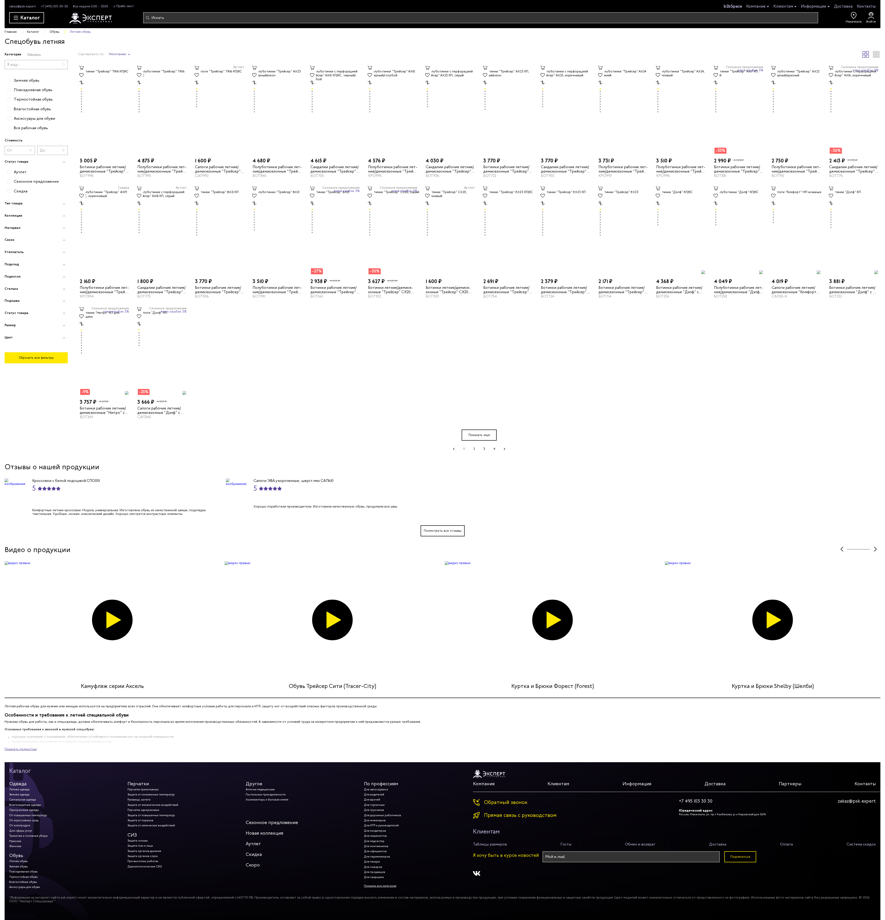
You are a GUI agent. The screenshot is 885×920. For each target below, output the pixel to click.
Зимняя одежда (19, 794)
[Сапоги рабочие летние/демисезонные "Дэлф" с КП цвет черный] (162, 350)
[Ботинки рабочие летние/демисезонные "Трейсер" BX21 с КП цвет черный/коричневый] (219, 229)
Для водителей (374, 794)
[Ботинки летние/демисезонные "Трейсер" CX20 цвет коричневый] (450, 229)
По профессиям (381, 784)
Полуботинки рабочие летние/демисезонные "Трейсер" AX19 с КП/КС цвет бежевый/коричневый (104, 289)
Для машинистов (375, 836)
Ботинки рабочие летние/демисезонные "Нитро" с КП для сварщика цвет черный (103, 410)
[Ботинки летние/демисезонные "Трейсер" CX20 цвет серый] (392, 229)
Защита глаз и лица (140, 846)
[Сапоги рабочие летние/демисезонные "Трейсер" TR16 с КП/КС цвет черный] (219, 109)
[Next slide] (875, 549)
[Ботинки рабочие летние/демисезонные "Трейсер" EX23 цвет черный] (623, 229)
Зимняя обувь (18, 866)
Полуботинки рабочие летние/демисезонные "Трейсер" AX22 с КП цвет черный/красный (796, 168)
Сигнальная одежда (22, 799)
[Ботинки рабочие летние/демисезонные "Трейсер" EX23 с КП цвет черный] (565, 229)
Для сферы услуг (20, 831)
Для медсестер (374, 841)
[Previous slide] (842, 549)
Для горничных (374, 805)
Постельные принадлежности (266, 794)
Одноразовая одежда (24, 810)
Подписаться (740, 856)
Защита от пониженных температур (151, 794)
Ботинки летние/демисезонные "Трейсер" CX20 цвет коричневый (448, 289)
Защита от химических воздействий (151, 825)
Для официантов (375, 851)
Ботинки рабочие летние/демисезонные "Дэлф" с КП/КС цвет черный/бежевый (679, 289)
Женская (15, 846)
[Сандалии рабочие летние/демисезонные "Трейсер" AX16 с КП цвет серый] (450, 109)
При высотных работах (142, 861)
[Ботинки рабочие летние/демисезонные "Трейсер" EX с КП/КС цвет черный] (507, 229)
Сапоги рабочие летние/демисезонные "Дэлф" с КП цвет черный (161, 410)
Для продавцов (374, 872)
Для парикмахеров (377, 856)
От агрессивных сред (23, 820)
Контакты (866, 6)
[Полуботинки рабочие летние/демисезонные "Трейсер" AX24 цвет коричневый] (680, 109)
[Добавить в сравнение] (81, 82)
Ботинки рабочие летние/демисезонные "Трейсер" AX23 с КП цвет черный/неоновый (506, 168)
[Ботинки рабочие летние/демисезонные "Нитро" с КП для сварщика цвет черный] (104, 350)
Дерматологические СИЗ (144, 866)
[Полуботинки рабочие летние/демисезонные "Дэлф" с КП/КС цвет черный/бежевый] (738, 229)
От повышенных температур (28, 815)
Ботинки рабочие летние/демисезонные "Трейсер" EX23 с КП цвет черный (564, 289)
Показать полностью (21, 749)
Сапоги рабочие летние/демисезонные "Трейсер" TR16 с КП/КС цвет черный (218, 168)
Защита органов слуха (142, 856)
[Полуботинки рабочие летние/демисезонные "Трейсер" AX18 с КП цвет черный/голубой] (392, 109)
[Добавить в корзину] (81, 68)
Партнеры (790, 784)
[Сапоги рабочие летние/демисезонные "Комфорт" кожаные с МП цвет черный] (796, 229)
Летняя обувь (18, 861)
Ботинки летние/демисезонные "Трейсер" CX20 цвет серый (390, 289)
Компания (756, 6)
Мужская (15, 841)
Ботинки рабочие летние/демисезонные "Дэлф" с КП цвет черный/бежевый (853, 289)
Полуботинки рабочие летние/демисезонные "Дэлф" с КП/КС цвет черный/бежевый (738, 289)
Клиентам (783, 6)
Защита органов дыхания (144, 851)
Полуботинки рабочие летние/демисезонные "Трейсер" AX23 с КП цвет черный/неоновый (277, 168)
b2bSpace (733, 6)
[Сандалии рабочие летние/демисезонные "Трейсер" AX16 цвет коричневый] (565, 109)
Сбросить (34, 54)
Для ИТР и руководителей (381, 825)
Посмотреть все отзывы (442, 531)
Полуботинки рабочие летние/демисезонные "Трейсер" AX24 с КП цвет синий (623, 168)
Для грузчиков (374, 810)
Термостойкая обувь (23, 877)
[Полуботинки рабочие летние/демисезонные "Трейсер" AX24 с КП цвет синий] (623, 109)
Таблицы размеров (490, 844)
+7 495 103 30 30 (695, 801)
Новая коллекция (264, 833)
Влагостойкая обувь (23, 882)
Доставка (843, 6)
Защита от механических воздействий (152, 805)
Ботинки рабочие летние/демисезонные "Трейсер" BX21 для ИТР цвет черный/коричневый (334, 289)
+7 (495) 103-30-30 (54, 6)
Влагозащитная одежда (25, 805)
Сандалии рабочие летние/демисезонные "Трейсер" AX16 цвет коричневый (565, 168)
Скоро (253, 865)
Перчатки (138, 784)
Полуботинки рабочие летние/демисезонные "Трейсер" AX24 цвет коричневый (680, 168)
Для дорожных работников (382, 815)
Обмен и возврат (640, 844)
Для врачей (372, 799)
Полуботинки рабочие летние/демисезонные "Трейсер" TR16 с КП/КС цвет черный (161, 168)
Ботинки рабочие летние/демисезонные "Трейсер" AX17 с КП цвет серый (737, 168)
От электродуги (19, 825)
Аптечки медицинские (260, 789)
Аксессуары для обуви (24, 887)
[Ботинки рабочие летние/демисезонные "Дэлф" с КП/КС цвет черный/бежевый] (680, 229)
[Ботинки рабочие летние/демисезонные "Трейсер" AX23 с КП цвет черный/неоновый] (507, 109)
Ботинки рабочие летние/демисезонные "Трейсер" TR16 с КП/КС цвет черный (103, 168)
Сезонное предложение (272, 822)
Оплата (786, 844)
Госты (565, 844)
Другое (254, 784)
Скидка (254, 854)
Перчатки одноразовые (143, 810)
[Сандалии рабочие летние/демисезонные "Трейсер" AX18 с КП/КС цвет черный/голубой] (335, 109)
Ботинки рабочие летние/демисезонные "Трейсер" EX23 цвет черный (622, 289)
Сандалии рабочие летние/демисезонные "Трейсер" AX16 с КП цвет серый (450, 168)
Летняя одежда (19, 789)
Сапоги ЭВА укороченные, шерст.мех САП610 (293, 480)
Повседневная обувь (23, 871)
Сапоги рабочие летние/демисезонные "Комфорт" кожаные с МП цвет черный (796, 289)
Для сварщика (374, 877)
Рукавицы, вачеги (138, 799)
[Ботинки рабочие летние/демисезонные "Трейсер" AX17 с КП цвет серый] (738, 109)
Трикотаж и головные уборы (28, 836)
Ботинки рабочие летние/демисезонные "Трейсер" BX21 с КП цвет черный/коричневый (218, 289)
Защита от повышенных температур (151, 815)
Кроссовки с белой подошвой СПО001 (66, 480)
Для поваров (373, 867)
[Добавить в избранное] (81, 75)
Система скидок (861, 844)
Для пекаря (372, 861)
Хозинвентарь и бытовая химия (267, 799)
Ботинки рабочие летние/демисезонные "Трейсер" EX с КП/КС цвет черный (506, 289)
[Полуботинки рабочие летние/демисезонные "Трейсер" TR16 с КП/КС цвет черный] (162, 109)
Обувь (16, 855)
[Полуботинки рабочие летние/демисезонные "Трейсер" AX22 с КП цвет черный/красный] (796, 109)
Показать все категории (380, 885)
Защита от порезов (140, 820)
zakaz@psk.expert (22, 6)
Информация (813, 6)
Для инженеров (375, 820)
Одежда (18, 784)
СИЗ (132, 835)
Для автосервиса (376, 789)
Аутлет (253, 844)
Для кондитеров (375, 831)
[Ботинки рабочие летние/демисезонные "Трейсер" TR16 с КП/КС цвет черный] (104, 109)
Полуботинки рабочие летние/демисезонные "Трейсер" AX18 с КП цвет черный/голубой (392, 168)
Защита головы (137, 840)
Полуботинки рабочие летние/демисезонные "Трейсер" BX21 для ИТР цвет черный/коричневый (277, 289)
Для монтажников (376, 846)
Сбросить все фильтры (36, 357)
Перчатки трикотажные (143, 789)
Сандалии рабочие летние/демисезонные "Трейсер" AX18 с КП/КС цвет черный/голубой (334, 168)
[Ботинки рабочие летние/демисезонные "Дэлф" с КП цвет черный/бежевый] (853, 229)
